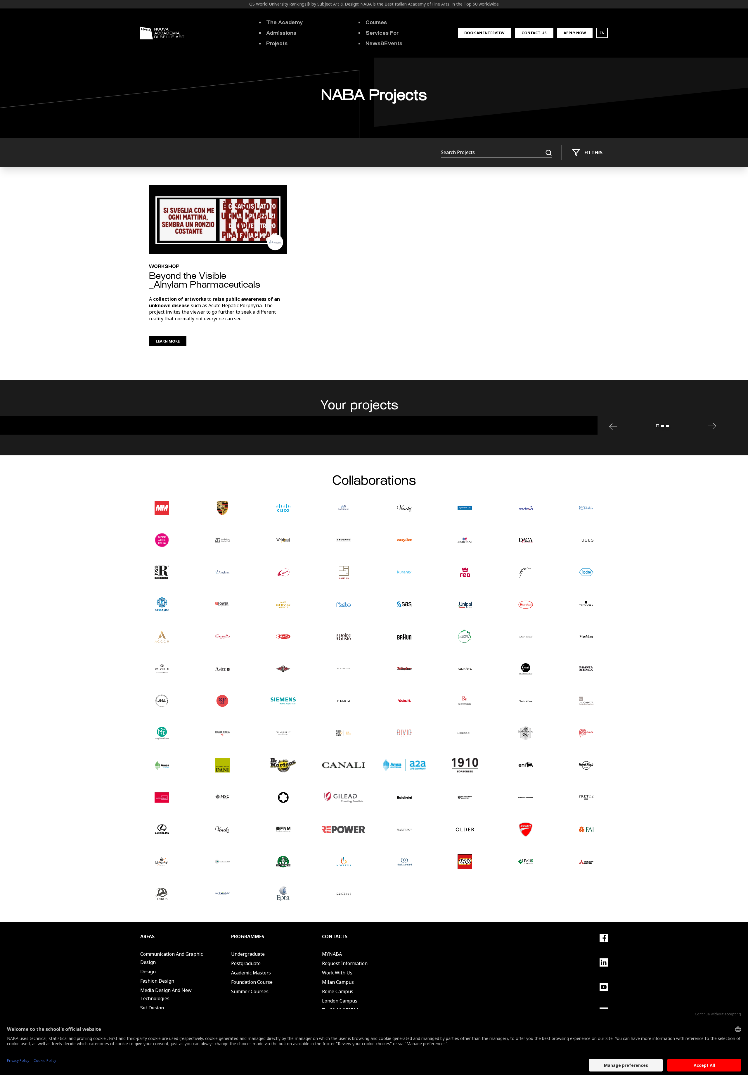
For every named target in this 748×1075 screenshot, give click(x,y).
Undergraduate (248, 954)
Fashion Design (157, 981)
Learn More (168, 341)
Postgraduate (246, 963)
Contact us (534, 32)
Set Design (152, 1008)
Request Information (345, 963)
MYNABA (332, 954)
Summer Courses (250, 991)
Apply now (575, 32)
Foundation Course (252, 982)
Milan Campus (338, 982)
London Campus (339, 1001)
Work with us (337, 972)
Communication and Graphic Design (171, 958)
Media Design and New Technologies (166, 994)
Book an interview (484, 32)
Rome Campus (337, 991)
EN (602, 32)
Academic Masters (251, 972)
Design (148, 971)
